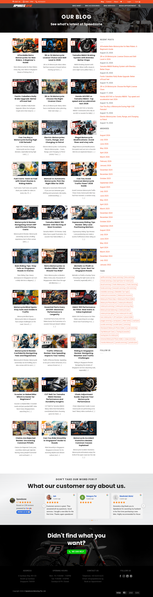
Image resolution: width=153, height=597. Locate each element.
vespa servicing (130, 339)
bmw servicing (129, 277)
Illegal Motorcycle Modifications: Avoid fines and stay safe (84, 140)
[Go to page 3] (95, 520)
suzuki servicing (131, 328)
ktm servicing (131, 288)
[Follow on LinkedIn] (127, 576)
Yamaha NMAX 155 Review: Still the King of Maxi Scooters (54, 224)
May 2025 (104, 200)
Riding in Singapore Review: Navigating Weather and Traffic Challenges (84, 354)
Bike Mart (76, 6)
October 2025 (105, 178)
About (116, 2)
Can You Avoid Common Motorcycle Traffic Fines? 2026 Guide (83, 182)
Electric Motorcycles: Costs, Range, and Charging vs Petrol (54, 140)
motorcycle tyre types (107, 313)
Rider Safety (127, 321)
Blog (102, 2)
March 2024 (105, 252)
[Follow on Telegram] (131, 576)
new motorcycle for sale (124, 313)
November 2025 (106, 174)
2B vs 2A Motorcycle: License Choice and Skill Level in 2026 (54, 57)
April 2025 (104, 204)
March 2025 (105, 209)
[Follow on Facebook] (120, 576)
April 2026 (104, 153)
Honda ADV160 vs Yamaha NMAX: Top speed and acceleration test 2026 (83, 100)
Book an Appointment (92, 581)
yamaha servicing (121, 342)
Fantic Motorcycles (119, 284)
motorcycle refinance (125, 302)
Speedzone (21, 499)
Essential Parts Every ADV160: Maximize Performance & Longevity (54, 311)
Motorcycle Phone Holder (126, 299)
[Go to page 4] (97, 520)
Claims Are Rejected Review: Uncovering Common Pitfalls (25, 440)
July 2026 (104, 140)
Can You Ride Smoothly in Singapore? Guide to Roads (54, 440)
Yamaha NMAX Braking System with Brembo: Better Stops (83, 57)
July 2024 (104, 234)
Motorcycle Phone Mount (108, 302)
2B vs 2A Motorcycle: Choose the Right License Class (55, 98)
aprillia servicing (106, 277)
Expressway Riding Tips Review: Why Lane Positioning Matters (83, 224)
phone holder (128, 317)
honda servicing (106, 288)
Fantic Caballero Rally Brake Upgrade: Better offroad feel (25, 98)
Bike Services (109, 6)
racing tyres (117, 321)
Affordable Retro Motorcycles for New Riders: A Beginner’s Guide (26, 59)
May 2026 (104, 148)
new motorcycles (106, 317)
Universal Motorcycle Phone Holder (112, 339)
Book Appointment (127, 6)
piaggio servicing (106, 321)
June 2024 (104, 239)
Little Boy (123, 496)
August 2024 (105, 230)
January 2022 (105, 265)
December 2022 (106, 256)
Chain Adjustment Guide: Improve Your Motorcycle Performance (84, 398)
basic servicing (118, 277)
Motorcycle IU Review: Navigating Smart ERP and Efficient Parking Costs (25, 226)
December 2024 (106, 213)
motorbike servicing (107, 292)
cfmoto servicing (106, 281)
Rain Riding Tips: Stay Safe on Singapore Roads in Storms (25, 268)
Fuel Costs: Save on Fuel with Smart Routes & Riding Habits (25, 181)
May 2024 (104, 243)
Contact (108, 2)
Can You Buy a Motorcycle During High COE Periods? (25, 140)
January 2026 (105, 165)
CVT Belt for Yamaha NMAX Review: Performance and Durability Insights (54, 398)
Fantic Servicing (132, 284)
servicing (127, 324)
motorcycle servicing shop (124, 306)
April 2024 (104, 247)
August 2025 (105, 187)
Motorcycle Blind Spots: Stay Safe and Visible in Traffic (25, 309)
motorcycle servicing (107, 306)
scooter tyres (118, 324)
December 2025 (106, 170)
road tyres (136, 321)
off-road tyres (118, 317)
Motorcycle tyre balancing (109, 310)
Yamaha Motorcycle (107, 342)
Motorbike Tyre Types (122, 292)
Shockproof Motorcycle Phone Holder (112, 328)
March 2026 (105, 157)
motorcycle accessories (108, 295)
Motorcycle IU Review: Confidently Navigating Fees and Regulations (25, 353)
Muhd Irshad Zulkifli (61, 496)
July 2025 (104, 191)
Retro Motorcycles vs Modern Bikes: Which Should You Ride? (54, 268)
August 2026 (105, 135)
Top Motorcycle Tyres (107, 331)
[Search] (139, 6)
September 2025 (106, 183)
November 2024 (106, 217)
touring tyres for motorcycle (109, 335)
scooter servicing (106, 324)
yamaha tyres (133, 342)
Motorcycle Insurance (125, 295)
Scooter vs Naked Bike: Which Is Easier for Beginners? (25, 396)
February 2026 (105, 161)
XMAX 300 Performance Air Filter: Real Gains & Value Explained (83, 309)
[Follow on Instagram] (124, 576)
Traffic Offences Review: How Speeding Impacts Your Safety (54, 353)
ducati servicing (106, 284)
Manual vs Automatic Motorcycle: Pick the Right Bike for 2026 (54, 181)
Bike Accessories (92, 6)
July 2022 (104, 260)
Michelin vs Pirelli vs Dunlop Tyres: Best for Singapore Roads (83, 268)
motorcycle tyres (124, 310)
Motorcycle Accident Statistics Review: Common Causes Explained (83, 442)
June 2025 (104, 196)
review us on (23, 512)
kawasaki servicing (119, 288)
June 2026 (104, 144)
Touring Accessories (122, 331)
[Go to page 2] (93, 520)
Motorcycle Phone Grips (108, 299)
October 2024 (105, 222)
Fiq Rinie (89, 496)
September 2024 (106, 226)
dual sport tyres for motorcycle (123, 281)
